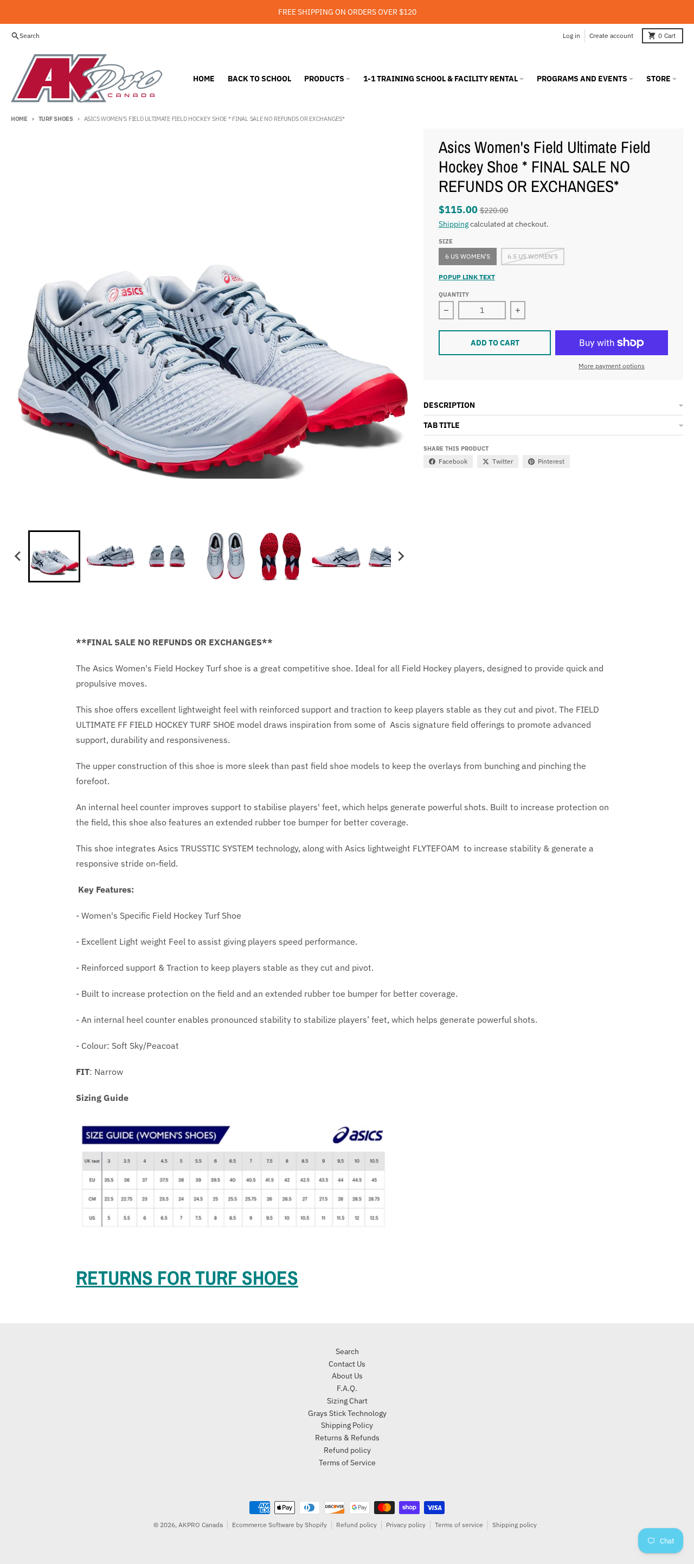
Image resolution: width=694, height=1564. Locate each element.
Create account (611, 35)
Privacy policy (406, 1525)
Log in (571, 35)
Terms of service (459, 1525)
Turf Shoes (55, 119)
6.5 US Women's (532, 256)
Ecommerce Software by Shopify (279, 1525)
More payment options (612, 366)
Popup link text (467, 277)
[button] (54, 556)
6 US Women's (467, 256)
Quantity (454, 294)
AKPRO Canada (200, 1525)
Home (19, 119)
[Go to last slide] (18, 556)
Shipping (453, 224)
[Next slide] (400, 556)
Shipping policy (514, 1525)
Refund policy (356, 1525)
